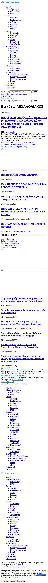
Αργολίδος (14, 48)
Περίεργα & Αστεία (18, 77)
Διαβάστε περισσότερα (9, 577)
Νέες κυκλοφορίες (18, 79)
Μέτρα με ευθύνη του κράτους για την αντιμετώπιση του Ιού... (22, 198)
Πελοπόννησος (11, 46)
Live (12, 13)
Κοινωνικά (14, 42)
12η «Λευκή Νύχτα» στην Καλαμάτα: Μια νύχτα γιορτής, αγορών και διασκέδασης (22, 299)
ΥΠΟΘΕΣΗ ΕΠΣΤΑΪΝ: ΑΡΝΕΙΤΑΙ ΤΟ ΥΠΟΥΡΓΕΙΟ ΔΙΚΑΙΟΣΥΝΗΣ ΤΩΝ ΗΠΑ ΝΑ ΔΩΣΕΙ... (23, 211)
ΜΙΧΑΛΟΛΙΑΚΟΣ (14, 144)
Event (12, 81)
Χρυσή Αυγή (22, 147)
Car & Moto (14, 70)
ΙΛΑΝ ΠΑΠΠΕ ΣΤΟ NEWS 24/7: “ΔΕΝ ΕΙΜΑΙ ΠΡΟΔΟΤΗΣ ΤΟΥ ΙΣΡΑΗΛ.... (24, 186)
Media (12, 29)
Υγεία (12, 40)
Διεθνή (13, 37)
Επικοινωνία (10, 87)
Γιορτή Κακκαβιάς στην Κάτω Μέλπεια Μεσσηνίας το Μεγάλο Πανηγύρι (21, 334)
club (12, 83)
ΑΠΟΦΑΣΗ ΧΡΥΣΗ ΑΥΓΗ (11, 142)
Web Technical (17, 380)
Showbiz (13, 18)
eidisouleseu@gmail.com (26, 373)
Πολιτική (14, 35)
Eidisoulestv (10, 85)
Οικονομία (14, 33)
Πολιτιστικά (15, 64)
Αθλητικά (9, 66)
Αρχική (8, 7)
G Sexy (13, 22)
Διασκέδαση (10, 72)
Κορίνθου (14, 57)
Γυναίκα (13, 24)
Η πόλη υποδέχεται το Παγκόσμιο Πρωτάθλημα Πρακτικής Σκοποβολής (20, 345)
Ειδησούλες (15, 11)
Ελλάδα (8, 31)
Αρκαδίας (14, 50)
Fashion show (16, 20)
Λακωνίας (14, 61)
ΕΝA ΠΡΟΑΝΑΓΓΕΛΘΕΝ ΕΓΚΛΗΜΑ (19, 174)
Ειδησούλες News (12, 9)
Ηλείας (13, 55)
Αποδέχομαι (41, 575)
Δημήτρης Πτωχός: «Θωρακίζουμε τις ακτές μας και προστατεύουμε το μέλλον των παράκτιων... (22, 358)
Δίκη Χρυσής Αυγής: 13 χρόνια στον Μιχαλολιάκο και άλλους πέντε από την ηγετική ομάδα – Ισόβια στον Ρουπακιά (24, 122)
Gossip (8, 16)
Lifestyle (14, 26)
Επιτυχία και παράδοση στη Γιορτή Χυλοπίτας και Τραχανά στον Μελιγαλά (21, 322)
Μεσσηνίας (15, 59)
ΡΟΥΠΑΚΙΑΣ (11, 147)
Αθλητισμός (15, 68)
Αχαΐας (13, 53)
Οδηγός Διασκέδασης (19, 74)
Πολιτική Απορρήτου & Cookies (13, 581)
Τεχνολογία (15, 44)
